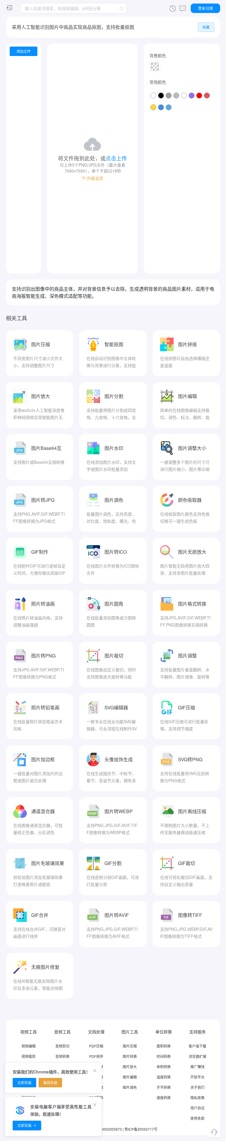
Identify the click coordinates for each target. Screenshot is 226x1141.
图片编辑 (130, 1076)
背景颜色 (157, 55)
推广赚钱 (197, 1066)
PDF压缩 (96, 1045)
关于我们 (197, 1087)
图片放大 (130, 1066)
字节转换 (164, 1087)
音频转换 (62, 1056)
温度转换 (164, 1076)
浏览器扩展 (197, 1056)
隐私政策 (197, 1097)
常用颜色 (157, 82)
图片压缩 (130, 1045)
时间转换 (164, 1056)
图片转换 (130, 1056)
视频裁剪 (28, 1056)
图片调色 (130, 1087)
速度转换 (164, 1097)
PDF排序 (96, 1056)
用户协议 (197, 1107)
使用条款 (197, 1118)
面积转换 (164, 1045)
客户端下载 (197, 1045)
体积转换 (164, 1066)
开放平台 (197, 1076)
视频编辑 (28, 1045)
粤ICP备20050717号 (140, 1129)
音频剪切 (62, 1045)
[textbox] (73, 8)
